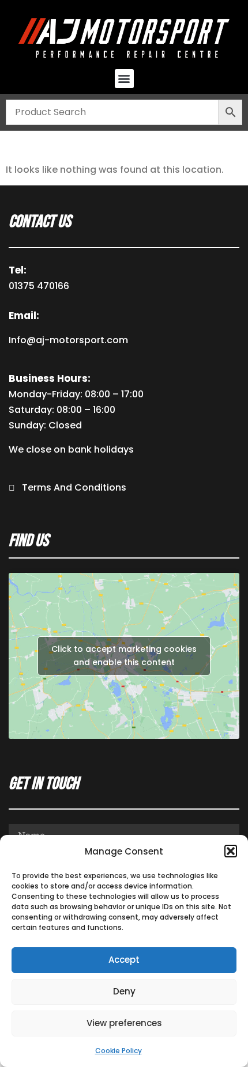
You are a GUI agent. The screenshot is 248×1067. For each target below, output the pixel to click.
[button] (230, 851)
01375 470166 (39, 286)
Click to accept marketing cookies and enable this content (124, 655)
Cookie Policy (118, 1050)
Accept (124, 960)
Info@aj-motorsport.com (68, 340)
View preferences (124, 1023)
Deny (124, 991)
